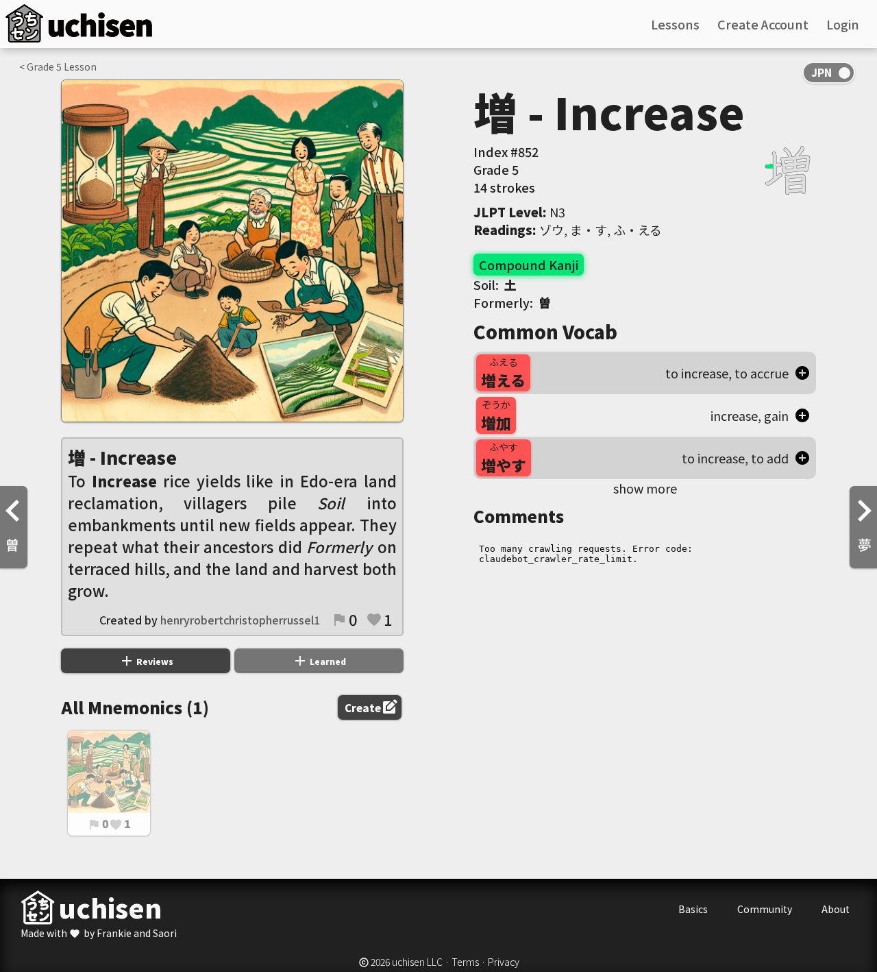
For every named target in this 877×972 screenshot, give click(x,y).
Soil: (495, 284)
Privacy (503, 962)
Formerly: (512, 302)
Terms (465, 962)
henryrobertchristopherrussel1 (240, 619)
